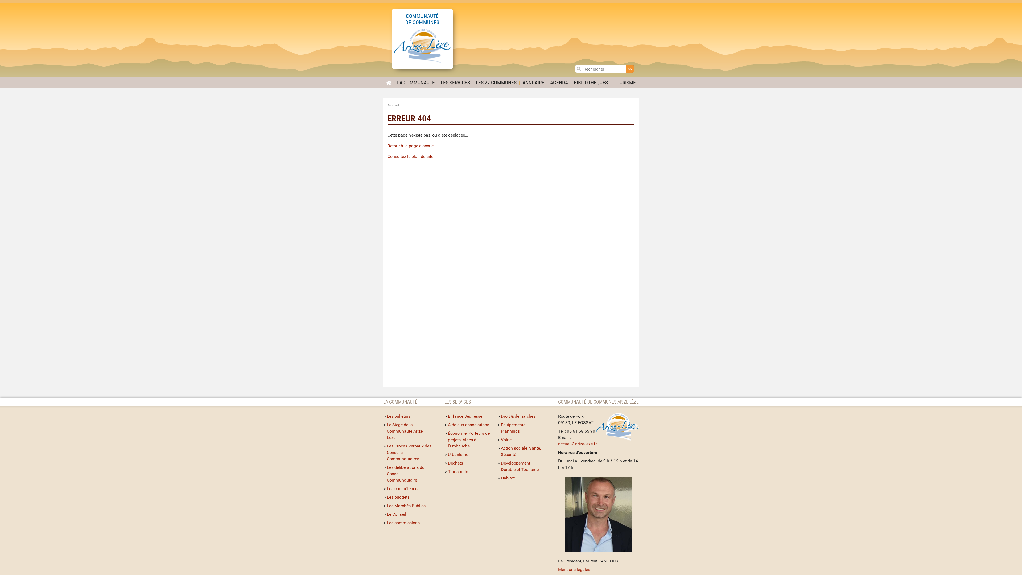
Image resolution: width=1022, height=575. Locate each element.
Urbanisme (458, 454)
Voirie (506, 439)
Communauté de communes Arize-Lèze (598, 402)
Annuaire (533, 82)
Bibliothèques (591, 82)
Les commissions (403, 522)
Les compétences (403, 488)
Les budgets (398, 497)
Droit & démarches (518, 416)
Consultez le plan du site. (411, 156)
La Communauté (416, 82)
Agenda (559, 82)
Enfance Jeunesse (465, 416)
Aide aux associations (468, 424)
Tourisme (625, 82)
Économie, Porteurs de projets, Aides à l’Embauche (469, 440)
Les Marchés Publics (406, 505)
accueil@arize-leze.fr (577, 443)
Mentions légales (574, 569)
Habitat (508, 477)
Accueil (393, 105)
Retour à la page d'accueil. (412, 145)
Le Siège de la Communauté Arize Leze (405, 431)
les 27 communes (496, 82)
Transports (458, 471)
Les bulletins (398, 416)
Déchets (455, 463)
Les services (455, 82)
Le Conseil (396, 514)
